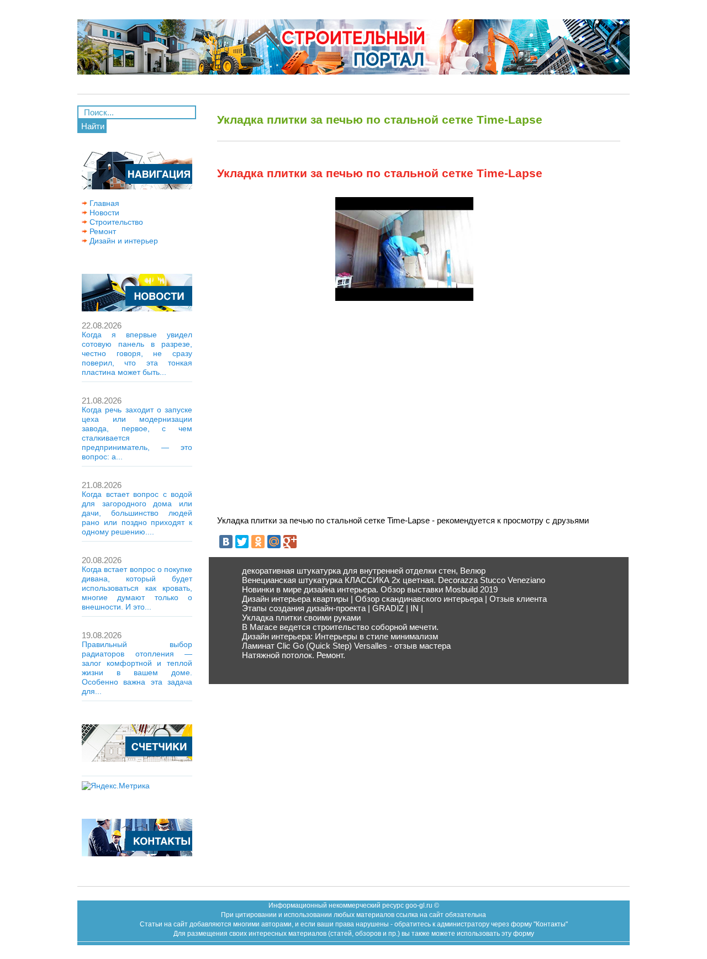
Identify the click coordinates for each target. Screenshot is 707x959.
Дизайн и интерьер (122, 240)
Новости (103, 212)
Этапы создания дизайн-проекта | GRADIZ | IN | (332, 608)
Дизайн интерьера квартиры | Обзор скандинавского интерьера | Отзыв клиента (394, 598)
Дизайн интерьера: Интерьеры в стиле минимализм (340, 636)
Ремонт (101, 231)
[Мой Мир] (274, 541)
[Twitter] (242, 541)
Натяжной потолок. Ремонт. (293, 655)
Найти (92, 126)
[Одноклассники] (258, 541)
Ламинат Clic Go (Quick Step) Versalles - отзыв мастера (346, 645)
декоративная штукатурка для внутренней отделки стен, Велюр (364, 570)
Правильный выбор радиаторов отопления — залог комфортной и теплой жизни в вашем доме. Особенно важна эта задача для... (137, 668)
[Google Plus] (290, 541)
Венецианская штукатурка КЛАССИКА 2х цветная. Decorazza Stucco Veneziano (393, 580)
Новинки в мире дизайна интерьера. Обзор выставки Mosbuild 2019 (370, 589)
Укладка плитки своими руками (301, 617)
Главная (103, 203)
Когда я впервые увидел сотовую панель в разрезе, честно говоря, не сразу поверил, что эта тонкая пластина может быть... (137, 353)
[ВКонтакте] (226, 541)
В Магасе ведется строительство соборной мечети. (340, 627)
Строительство (115, 222)
